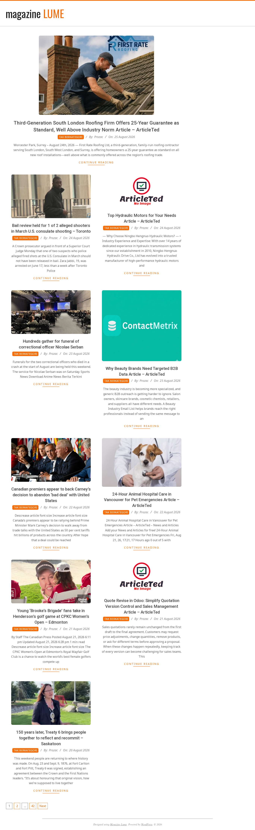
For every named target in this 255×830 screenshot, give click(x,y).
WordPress (146, 824)
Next (42, 806)
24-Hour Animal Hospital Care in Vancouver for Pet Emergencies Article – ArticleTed (141, 500)
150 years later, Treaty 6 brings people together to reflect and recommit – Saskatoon (51, 738)
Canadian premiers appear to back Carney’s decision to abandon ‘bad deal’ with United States (51, 495)
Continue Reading (96, 162)
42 (33, 806)
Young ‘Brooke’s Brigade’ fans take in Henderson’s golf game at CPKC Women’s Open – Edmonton (51, 616)
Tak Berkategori (71, 137)
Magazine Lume (118, 824)
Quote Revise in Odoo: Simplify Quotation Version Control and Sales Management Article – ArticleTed (141, 606)
